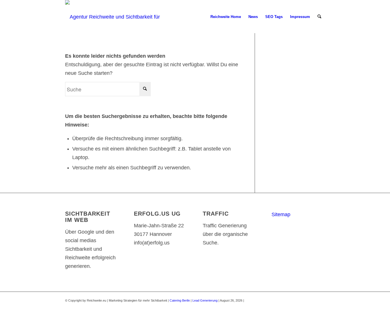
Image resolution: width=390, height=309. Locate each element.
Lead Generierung (205, 300)
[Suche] (319, 17)
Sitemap (281, 214)
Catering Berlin (180, 300)
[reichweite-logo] (115, 17)
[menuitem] (226, 17)
